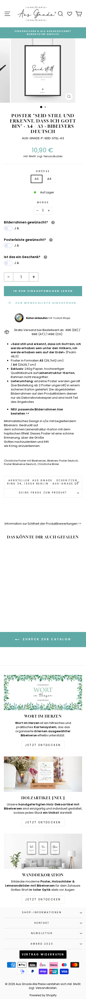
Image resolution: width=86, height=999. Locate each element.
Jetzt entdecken (43, 745)
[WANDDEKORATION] (43, 851)
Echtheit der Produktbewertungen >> (54, 523)
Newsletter (42, 933)
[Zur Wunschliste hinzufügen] (27, 552)
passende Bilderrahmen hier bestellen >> (37, 411)
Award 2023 (42, 944)
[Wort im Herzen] (43, 692)
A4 (49, 179)
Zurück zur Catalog (46, 639)
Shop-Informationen (42, 912)
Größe (43, 171)
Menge (43, 202)
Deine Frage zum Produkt (43, 492)
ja (17, 228)
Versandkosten (53, 156)
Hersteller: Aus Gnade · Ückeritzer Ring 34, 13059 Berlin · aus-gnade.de (43, 482)
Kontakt (42, 923)
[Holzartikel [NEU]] (43, 774)
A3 (37, 179)
